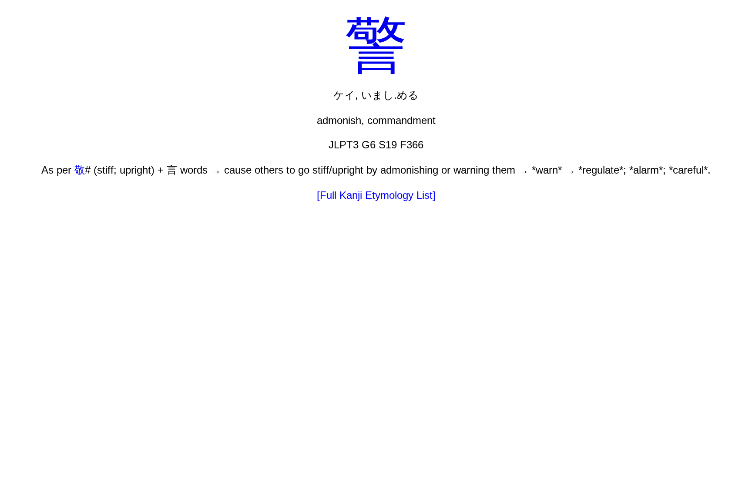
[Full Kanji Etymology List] (376, 195)
